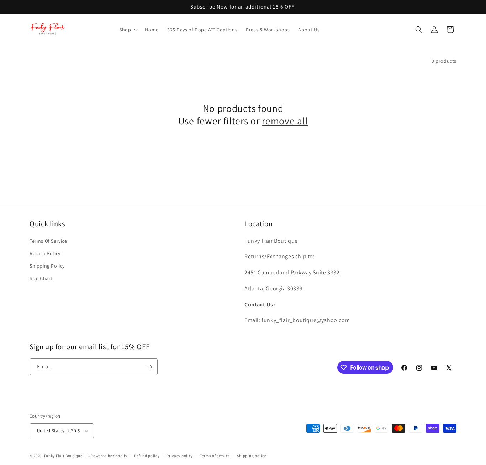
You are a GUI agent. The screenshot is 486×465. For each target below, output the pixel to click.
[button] (128, 29)
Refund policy (146, 455)
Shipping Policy (47, 266)
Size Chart (41, 278)
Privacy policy (180, 455)
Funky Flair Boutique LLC (67, 455)
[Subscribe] (149, 366)
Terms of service (215, 455)
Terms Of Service (48, 241)
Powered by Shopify (109, 455)
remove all (285, 121)
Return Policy (45, 253)
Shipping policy (251, 455)
